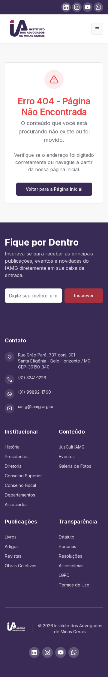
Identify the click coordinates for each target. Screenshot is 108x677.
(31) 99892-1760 (34, 392)
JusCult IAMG (72, 446)
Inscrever (84, 295)
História (12, 446)
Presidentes (16, 456)
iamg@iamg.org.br (36, 406)
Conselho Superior (23, 475)
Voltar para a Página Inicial (54, 189)
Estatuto (66, 536)
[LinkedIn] (34, 652)
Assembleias (71, 565)
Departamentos (20, 494)
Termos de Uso (74, 584)
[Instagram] (47, 652)
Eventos (67, 456)
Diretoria (13, 466)
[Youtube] (60, 652)
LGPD (64, 575)
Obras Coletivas (20, 565)
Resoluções (70, 556)
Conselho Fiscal (20, 485)
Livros (10, 536)
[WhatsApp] (73, 652)
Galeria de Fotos (75, 466)
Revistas (13, 556)
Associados (16, 504)
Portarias (67, 546)
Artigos (12, 546)
